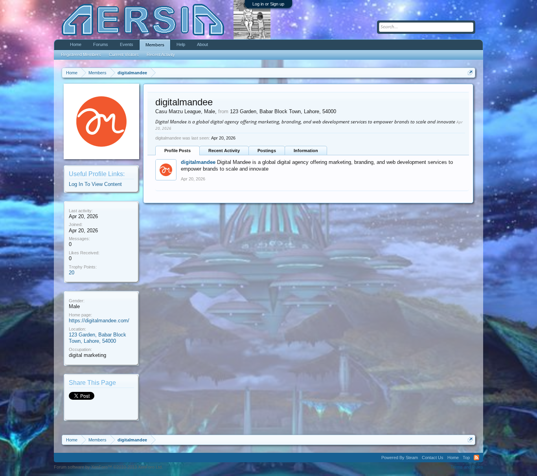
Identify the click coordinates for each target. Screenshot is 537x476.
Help (181, 44)
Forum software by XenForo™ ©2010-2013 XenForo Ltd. (108, 467)
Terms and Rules (467, 467)
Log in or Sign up (268, 4)
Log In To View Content (95, 184)
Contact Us (432, 457)
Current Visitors (124, 54)
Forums (100, 44)
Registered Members (81, 54)
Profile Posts (177, 150)
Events (126, 44)
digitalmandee (198, 162)
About (202, 44)
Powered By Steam (399, 457)
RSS (476, 457)
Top (466, 457)
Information (306, 150)
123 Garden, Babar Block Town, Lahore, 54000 (97, 338)
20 (71, 273)
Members (154, 44)
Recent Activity (224, 150)
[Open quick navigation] (470, 72)
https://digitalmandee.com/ (99, 320)
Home (75, 44)
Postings (266, 150)
